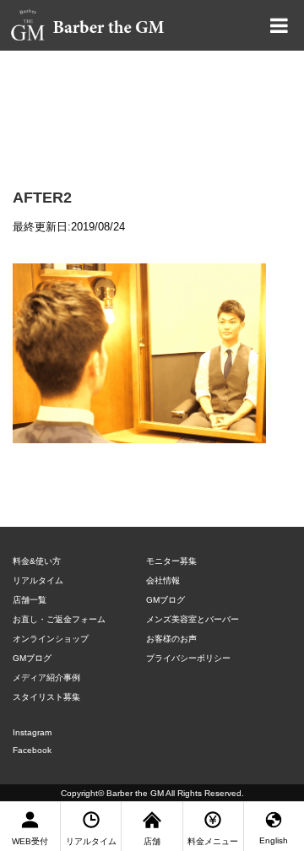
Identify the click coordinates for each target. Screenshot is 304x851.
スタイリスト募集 (46, 697)
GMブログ (32, 658)
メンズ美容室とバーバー (192, 619)
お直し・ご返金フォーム (59, 619)
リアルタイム (38, 580)
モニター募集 (171, 561)
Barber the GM (135, 793)
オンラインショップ (51, 638)
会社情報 (163, 580)
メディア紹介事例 (46, 677)
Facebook (32, 750)
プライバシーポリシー (188, 658)
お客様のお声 (171, 638)
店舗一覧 (29, 599)
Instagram (32, 732)
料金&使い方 (37, 561)
